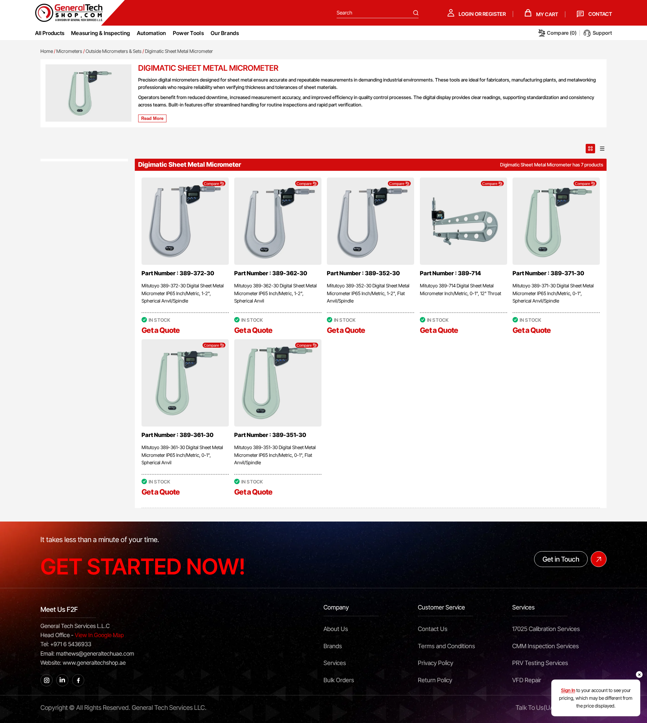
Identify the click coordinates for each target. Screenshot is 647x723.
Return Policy (435, 680)
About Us (336, 628)
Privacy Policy (435, 662)
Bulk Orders (339, 680)
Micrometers (69, 51)
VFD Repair (526, 680)
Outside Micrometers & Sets (114, 51)
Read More (152, 118)
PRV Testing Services (540, 662)
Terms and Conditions (446, 646)
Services (335, 662)
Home (46, 51)
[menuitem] (100, 33)
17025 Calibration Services (546, 628)
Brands (333, 646)
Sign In (568, 690)
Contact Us (433, 628)
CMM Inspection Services (545, 646)
